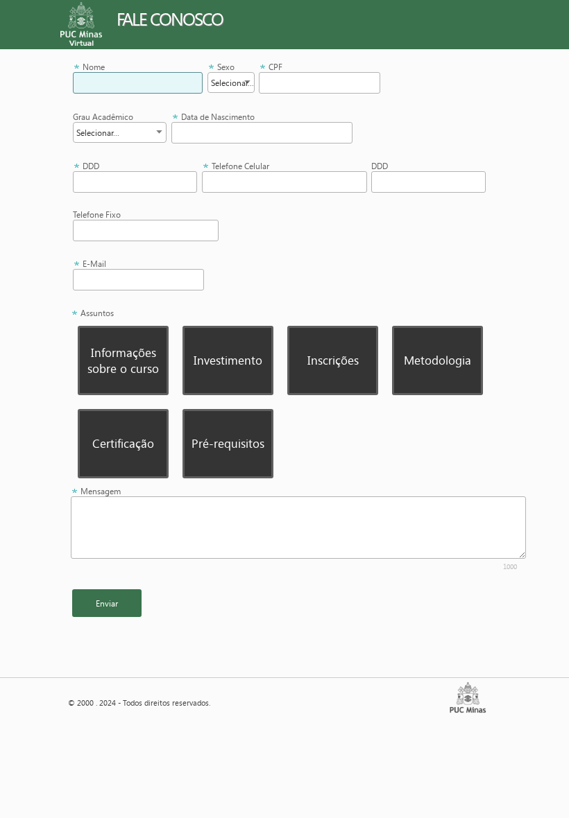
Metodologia (437, 360)
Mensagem (100, 491)
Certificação (123, 443)
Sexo (226, 67)
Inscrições (333, 360)
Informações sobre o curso (123, 360)
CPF (275, 67)
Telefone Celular (240, 166)
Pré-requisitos (228, 443)
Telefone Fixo (97, 214)
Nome (94, 67)
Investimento (228, 360)
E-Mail (94, 264)
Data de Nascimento (218, 117)
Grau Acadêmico (103, 117)
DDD (91, 166)
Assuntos (97, 313)
